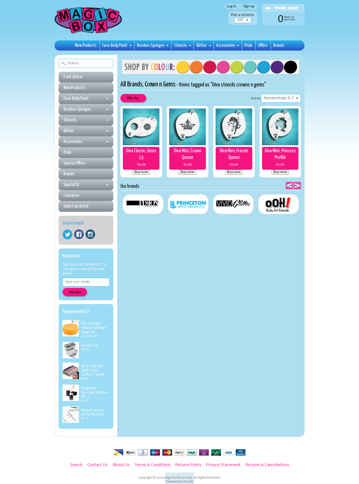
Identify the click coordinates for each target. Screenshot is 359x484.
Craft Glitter (73, 77)
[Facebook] (79, 234)
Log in (231, 6)
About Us (121, 465)
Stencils (180, 45)
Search (76, 465)
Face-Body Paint (114, 45)
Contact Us (97, 465)
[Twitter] (67, 234)
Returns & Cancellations (267, 465)
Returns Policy (188, 465)
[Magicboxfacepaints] (88, 33)
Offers (262, 45)
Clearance (71, 195)
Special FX (71, 184)
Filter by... (133, 98)
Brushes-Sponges (150, 45)
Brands (278, 45)
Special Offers (74, 163)
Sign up (248, 6)
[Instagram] (90, 234)
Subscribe (74, 292)
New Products (85, 45)
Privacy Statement (223, 465)
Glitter (201, 45)
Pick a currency (242, 15)
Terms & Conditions (152, 465)
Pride (248, 45)
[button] (180, 478)
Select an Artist (76, 206)
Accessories (225, 45)
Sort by (255, 98)
